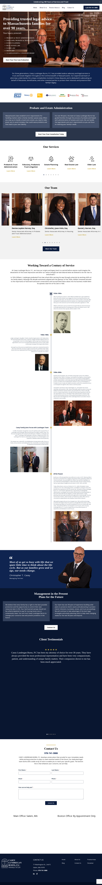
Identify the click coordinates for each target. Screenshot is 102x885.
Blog (63, 7)
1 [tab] (44, 175)
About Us (42, 7)
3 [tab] (48, 175)
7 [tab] (58, 175)
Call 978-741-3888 (91, 8)
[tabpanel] (11, 164)
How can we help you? (26, 787)
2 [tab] (46, 175)
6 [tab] (56, 175)
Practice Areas (53, 7)
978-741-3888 (51, 753)
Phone (54, 779)
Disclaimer (90, 863)
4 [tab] (51, 175)
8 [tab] (59, 242)
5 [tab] (53, 175)
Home (35, 7)
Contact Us (70, 7)
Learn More (11, 171)
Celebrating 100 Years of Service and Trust (51, 2)
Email (20, 779)
